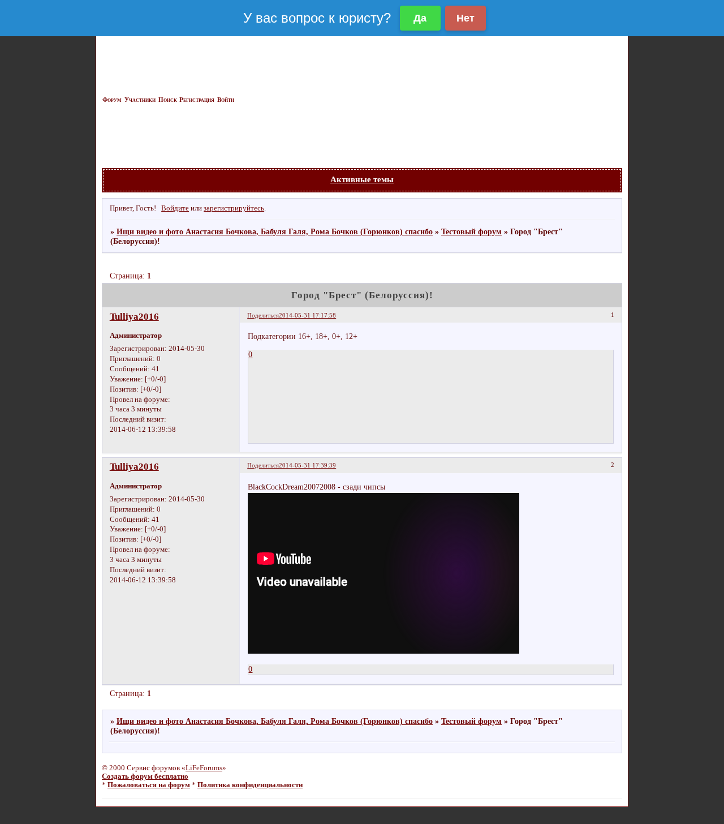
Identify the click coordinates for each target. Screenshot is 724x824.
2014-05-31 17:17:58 (307, 315)
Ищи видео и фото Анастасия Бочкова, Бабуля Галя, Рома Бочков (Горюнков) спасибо (275, 231)
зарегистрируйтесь (234, 208)
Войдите (175, 208)
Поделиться (263, 315)
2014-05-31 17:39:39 (307, 465)
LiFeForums (204, 768)
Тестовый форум (471, 231)
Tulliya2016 (134, 316)
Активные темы (362, 179)
